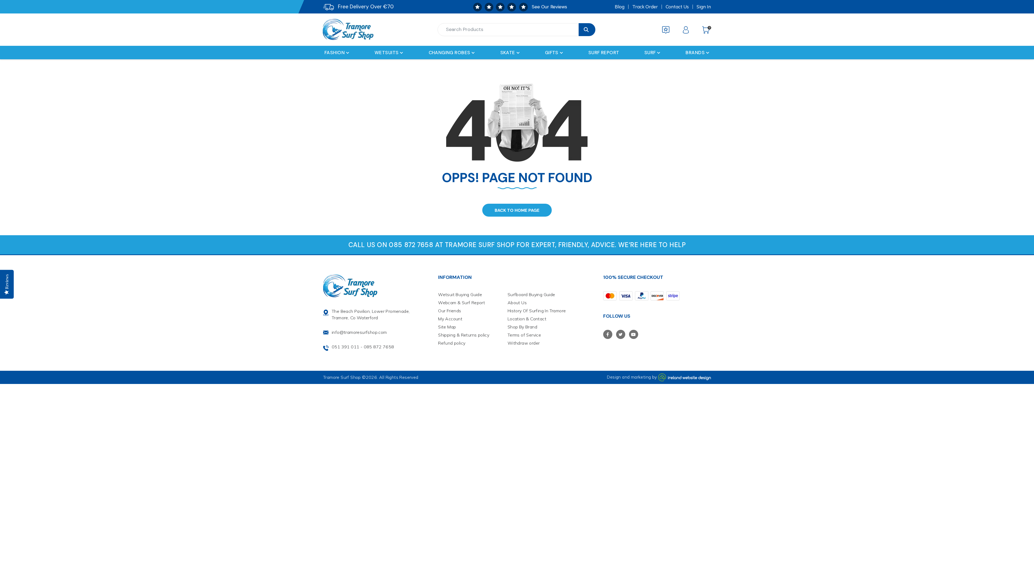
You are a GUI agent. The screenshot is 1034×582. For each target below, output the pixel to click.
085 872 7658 (379, 346)
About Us (517, 302)
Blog (619, 7)
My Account (450, 318)
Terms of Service (524, 335)
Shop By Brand (522, 327)
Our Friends (449, 310)
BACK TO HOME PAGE (517, 210)
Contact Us (677, 7)
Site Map (447, 327)
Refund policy (451, 343)
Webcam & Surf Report (461, 302)
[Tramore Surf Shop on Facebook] (607, 334)
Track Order (645, 7)
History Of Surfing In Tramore (537, 310)
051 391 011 (345, 346)
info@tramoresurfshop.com (359, 332)
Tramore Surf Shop (342, 377)
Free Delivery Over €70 (366, 6)
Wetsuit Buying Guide (460, 294)
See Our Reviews (549, 7)
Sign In (704, 7)
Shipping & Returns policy (463, 335)
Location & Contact (527, 318)
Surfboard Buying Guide (531, 294)
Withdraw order (524, 343)
